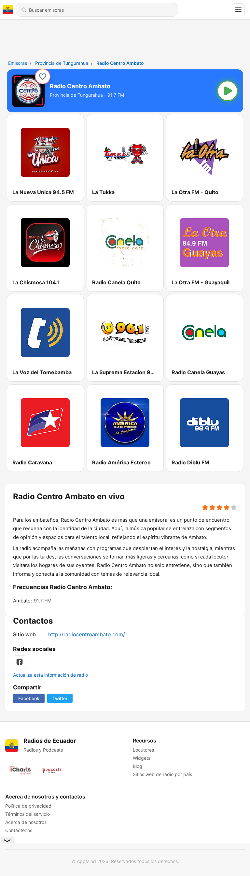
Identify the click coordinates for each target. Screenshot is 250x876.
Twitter (59, 698)
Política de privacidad (28, 806)
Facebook (28, 698)
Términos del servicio (27, 814)
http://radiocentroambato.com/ (86, 634)
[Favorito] (42, 76)
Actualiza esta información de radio (50, 675)
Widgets (141, 758)
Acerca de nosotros (26, 822)
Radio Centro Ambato (120, 63)
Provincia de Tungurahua (61, 63)
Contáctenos (18, 830)
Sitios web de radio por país (162, 774)
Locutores (143, 750)
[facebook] (19, 661)
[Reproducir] (227, 90)
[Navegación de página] (238, 9)
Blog (137, 766)
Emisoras (17, 63)
